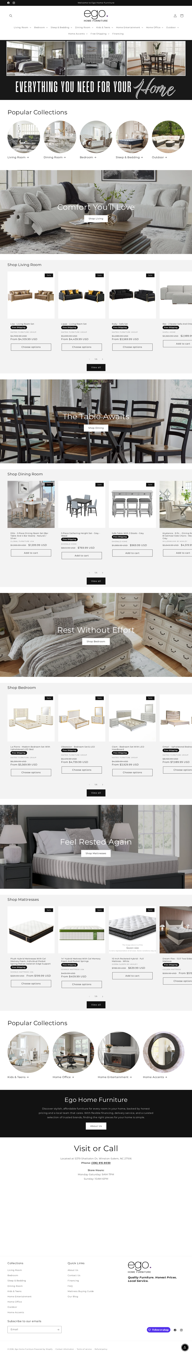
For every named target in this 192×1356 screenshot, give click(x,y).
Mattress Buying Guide (81, 1291)
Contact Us (74, 1275)
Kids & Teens (17, 1077)
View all (96, 367)
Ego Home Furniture (24, 1349)
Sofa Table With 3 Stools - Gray (128, 533)
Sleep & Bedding (128, 157)
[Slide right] (102, 359)
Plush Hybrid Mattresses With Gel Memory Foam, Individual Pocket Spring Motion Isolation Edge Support (30, 961)
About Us (96, 1126)
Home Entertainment (113, 1077)
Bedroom (86, 157)
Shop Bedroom (96, 641)
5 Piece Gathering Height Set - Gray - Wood (80, 534)
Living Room (17, 157)
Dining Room (53, 157)
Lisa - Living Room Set (22, 324)
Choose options (31, 347)
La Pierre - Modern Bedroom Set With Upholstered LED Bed (30, 748)
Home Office (62, 1077)
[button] (11, 15)
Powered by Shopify (43, 1349)
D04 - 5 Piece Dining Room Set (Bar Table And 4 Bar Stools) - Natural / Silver (29, 535)
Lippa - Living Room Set (74, 324)
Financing (73, 1280)
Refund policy (101, 1349)
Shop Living (96, 218)
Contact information (65, 1349)
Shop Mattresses (96, 853)
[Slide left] (89, 359)
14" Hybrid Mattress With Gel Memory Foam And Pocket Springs (81, 959)
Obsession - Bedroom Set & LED (78, 747)
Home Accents (153, 1077)
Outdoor (158, 157)
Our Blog (73, 1296)
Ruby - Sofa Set (120, 324)
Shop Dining (96, 427)
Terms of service (84, 1349)
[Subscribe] (58, 1329)
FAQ (70, 1286)
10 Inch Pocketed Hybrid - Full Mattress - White (128, 959)
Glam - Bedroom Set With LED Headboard (128, 748)
